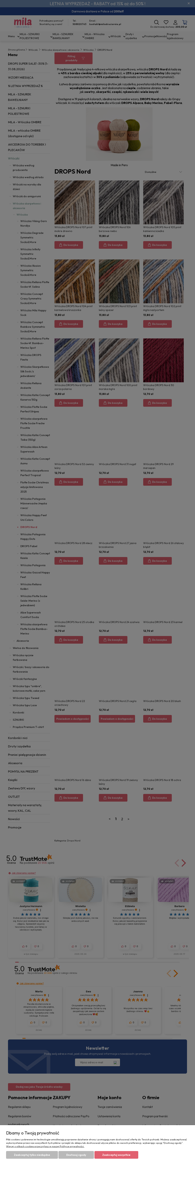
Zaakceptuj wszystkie (116, 1155)
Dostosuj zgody (76, 1155)
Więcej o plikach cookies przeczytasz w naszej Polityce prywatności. (45, 1146)
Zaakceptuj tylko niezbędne (32, 1155)
